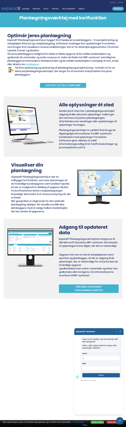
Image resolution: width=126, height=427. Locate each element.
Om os (45, 9)
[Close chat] (120, 421)
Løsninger (25, 9)
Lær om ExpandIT (68, 9)
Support (82, 9)
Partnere (55, 9)
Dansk (120, 2)
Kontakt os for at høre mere (63, 85)
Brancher (36, 9)
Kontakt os (118, 9)
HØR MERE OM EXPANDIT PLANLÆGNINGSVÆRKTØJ (89, 288)
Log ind (113, 2)
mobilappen (32, 64)
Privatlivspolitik (78, 422)
